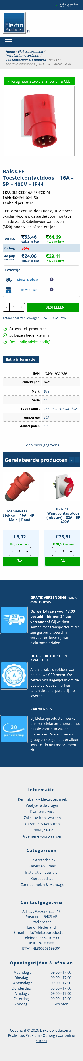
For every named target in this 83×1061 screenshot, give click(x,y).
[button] (71, 460)
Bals (46, 391)
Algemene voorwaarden (42, 836)
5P (45, 426)
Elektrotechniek (30, 52)
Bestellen (55, 307)
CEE (46, 400)
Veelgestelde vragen (42, 805)
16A (46, 417)
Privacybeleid (42, 830)
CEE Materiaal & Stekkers (25, 60)
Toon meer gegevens (41, 445)
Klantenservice (42, 811)
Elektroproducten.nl (56, 1030)
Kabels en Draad (42, 866)
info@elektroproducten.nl (48, 932)
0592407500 (50, 937)
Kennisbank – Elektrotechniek (42, 799)
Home (10, 52)
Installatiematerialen (22, 56)
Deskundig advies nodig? (29, 342)
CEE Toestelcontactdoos (60, 408)
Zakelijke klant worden (42, 817)
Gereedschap (42, 878)
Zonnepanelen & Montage (42, 884)
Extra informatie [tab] (20, 359)
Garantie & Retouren (42, 823)
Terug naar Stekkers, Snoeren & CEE (39, 81)
